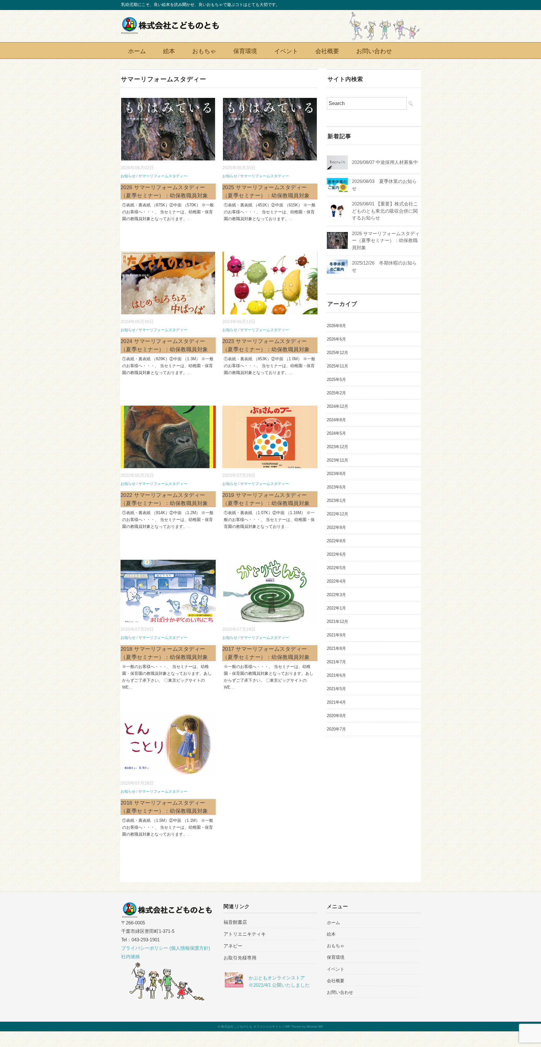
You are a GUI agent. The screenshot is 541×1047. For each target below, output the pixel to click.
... (189, 218)
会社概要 (327, 50)
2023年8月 (336, 473)
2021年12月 (337, 621)
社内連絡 (130, 956)
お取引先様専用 (240, 957)
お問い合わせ (374, 50)
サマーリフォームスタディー (162, 176)
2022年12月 (337, 514)
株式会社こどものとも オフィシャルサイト (251, 1026)
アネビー (233, 945)
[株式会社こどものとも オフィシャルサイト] (170, 21)
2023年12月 (337, 446)
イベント (286, 50)
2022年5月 (336, 567)
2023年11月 (337, 460)
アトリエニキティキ (245, 934)
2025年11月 (337, 366)
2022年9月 (336, 527)
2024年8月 (336, 419)
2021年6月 (336, 675)
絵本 (169, 50)
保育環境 (245, 50)
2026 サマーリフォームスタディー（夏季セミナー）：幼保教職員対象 (386, 240)
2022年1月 (336, 608)
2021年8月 (336, 648)
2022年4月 (336, 581)
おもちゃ (204, 50)
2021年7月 (336, 662)
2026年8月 (336, 325)
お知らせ (128, 176)
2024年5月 (336, 433)
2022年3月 (336, 594)
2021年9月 (336, 635)
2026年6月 (336, 339)
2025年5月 (336, 379)
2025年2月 (336, 393)
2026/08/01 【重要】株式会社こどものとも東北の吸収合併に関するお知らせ (385, 210)
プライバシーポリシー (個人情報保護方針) (165, 948)
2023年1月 (336, 500)
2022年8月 (336, 541)
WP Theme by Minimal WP (304, 1026)
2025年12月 (337, 352)
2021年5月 (336, 688)
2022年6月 (336, 554)
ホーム (137, 50)
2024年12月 (337, 406)
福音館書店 (235, 922)
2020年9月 (336, 715)
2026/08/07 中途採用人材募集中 (385, 162)
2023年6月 (336, 487)
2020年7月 (336, 729)
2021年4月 (336, 702)
